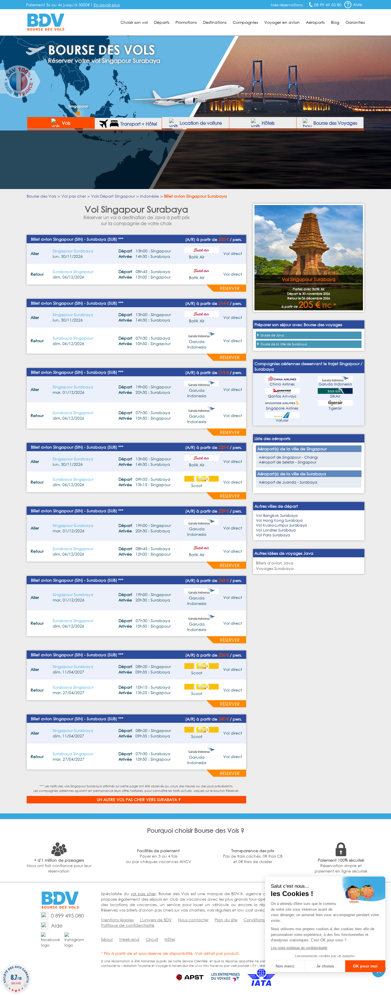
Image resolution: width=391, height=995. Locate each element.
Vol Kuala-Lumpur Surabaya (281, 525)
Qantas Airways (282, 396)
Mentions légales (117, 919)
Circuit (152, 939)
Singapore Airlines (282, 408)
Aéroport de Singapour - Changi (288, 457)
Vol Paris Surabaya (273, 535)
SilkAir (335, 396)
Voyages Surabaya (275, 568)
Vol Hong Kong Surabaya (279, 520)
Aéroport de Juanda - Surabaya (288, 482)
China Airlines (282, 384)
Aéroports (315, 22)
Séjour (107, 939)
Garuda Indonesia (335, 384)
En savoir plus (107, 4)
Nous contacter (193, 919)
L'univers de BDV (156, 919)
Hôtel (170, 939)
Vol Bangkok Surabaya (277, 515)
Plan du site (226, 919)
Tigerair (335, 408)
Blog (335, 22)
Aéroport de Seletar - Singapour (287, 462)
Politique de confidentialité (127, 925)
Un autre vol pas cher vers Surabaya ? (139, 799)
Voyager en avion (282, 22)
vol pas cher (143, 893)
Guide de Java (272, 335)
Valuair (282, 420)
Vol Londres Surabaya (276, 530)
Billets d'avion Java (274, 563)
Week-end (129, 939)
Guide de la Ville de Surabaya (283, 344)
